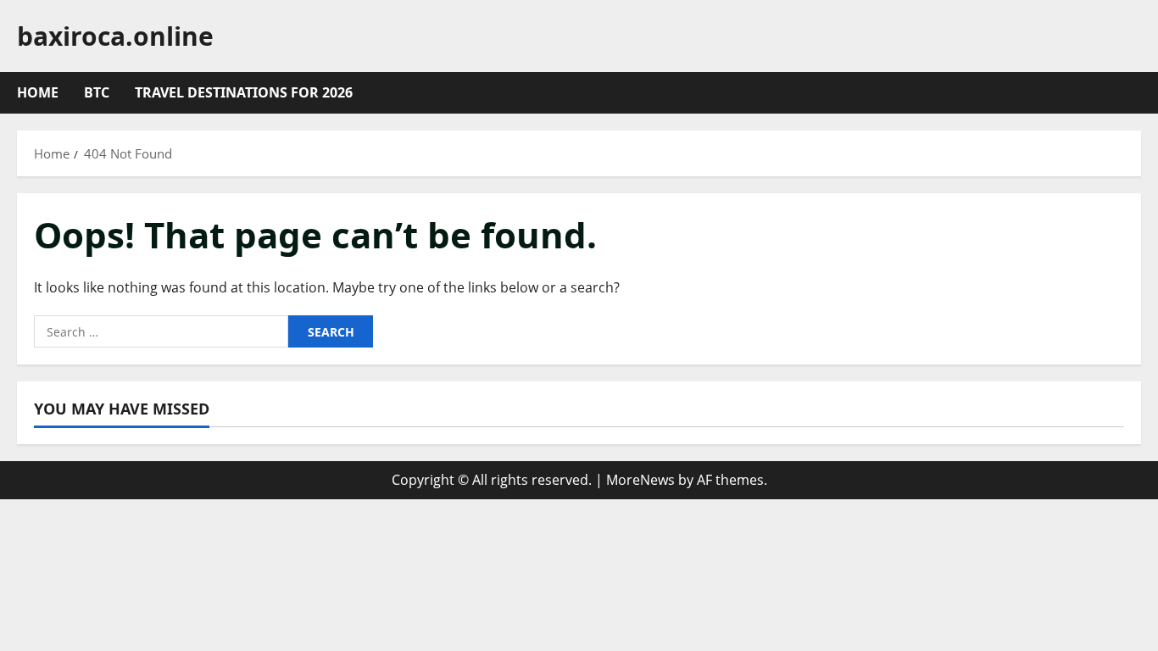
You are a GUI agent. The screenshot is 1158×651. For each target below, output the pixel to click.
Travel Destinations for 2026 (244, 92)
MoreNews (640, 479)
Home (37, 92)
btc (96, 92)
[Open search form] (1136, 93)
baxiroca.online (115, 36)
